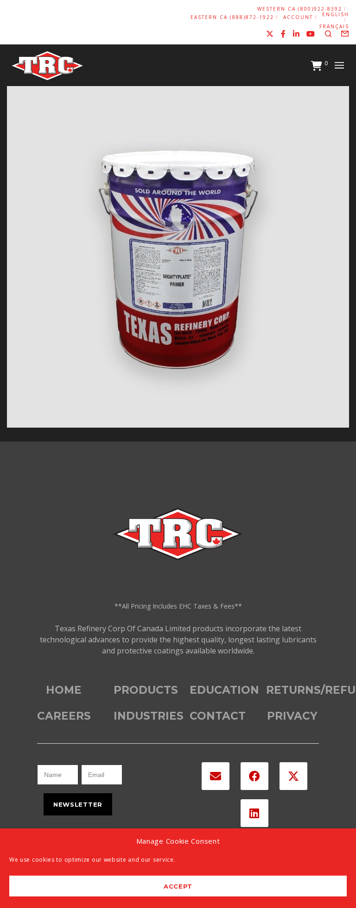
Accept (178, 886)
